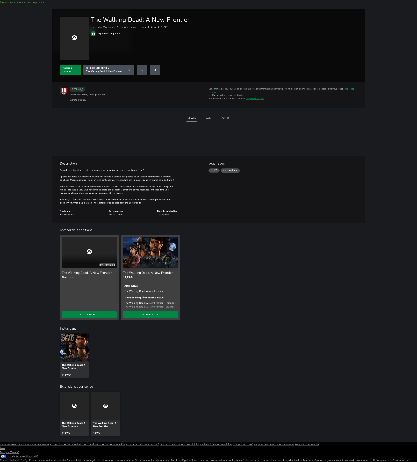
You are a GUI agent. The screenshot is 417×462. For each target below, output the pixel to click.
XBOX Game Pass (39, 444)
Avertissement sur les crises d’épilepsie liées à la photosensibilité (196, 444)
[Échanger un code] (155, 70)
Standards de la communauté (142, 444)
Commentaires (117, 444)
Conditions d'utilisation (289, 460)
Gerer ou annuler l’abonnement (152, 460)
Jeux (2, 448)
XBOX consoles (8, 444)
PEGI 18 (76, 89)
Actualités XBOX (80, 444)
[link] (74, 355)
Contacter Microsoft (66, 460)
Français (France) (9, 452)
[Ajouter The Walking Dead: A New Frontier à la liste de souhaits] (142, 70)
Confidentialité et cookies (242, 460)
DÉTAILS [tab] (192, 117)
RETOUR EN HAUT (89, 314)
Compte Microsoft (243, 444)
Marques (308, 460)
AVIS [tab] (208, 117)
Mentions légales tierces (327, 460)
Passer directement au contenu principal (22, 2)
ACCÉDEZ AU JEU (150, 314)
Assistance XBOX (99, 444)
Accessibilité (403, 460)
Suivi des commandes (307, 444)
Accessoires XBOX (60, 444)
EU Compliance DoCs (384, 460)
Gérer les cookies (266, 460)
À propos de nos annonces (356, 460)
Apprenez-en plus (255, 98)
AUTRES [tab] (225, 117)
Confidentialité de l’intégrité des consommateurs (27, 460)
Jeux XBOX (23, 444)
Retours (289, 444)
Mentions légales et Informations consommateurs (106, 460)
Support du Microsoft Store (269, 444)
